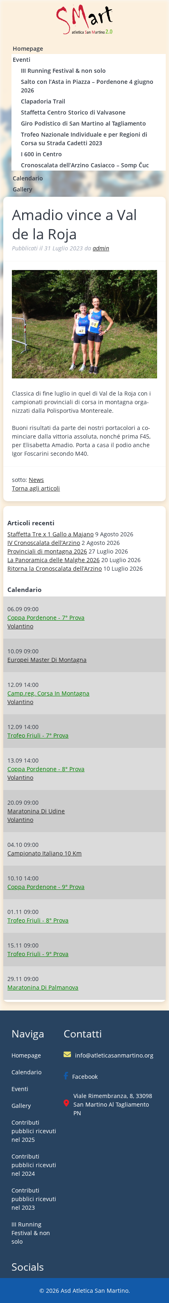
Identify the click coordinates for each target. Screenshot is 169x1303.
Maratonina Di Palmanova (42, 987)
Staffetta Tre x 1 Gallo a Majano (50, 534)
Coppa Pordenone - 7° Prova (45, 617)
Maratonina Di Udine (36, 811)
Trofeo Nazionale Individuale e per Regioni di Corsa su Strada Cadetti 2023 (84, 139)
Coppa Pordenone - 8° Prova (45, 769)
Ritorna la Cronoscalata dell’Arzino (54, 568)
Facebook (85, 1076)
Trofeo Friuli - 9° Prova (38, 954)
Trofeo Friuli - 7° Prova (38, 735)
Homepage (28, 48)
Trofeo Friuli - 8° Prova (38, 920)
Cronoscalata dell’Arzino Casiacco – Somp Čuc (85, 165)
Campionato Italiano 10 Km (44, 853)
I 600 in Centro (41, 154)
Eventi (21, 59)
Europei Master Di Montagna (47, 660)
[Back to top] (148, 1288)
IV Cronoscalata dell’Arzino (43, 543)
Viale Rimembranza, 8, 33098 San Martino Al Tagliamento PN (112, 1104)
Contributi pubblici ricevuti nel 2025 (33, 1130)
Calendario (28, 178)
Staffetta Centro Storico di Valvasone (73, 112)
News (36, 480)
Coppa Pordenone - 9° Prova (45, 887)
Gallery (22, 189)
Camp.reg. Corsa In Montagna (48, 693)
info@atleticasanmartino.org (114, 1055)
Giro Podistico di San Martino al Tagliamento (83, 123)
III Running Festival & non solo (63, 70)
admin (101, 248)
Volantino (20, 626)
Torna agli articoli (36, 488)
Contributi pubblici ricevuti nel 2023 (33, 1198)
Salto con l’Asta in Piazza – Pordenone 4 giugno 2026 (87, 86)
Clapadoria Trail (43, 101)
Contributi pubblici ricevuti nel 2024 (33, 1164)
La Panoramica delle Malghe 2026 (53, 560)
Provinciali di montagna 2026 (47, 551)
